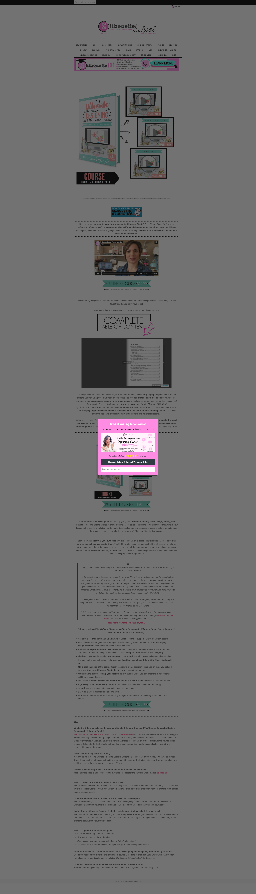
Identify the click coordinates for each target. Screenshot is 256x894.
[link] (128, 442)
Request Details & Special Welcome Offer (128, 462)
